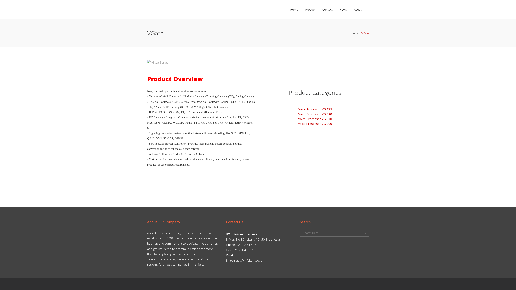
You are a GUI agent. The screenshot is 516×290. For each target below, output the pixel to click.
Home (355, 33)
